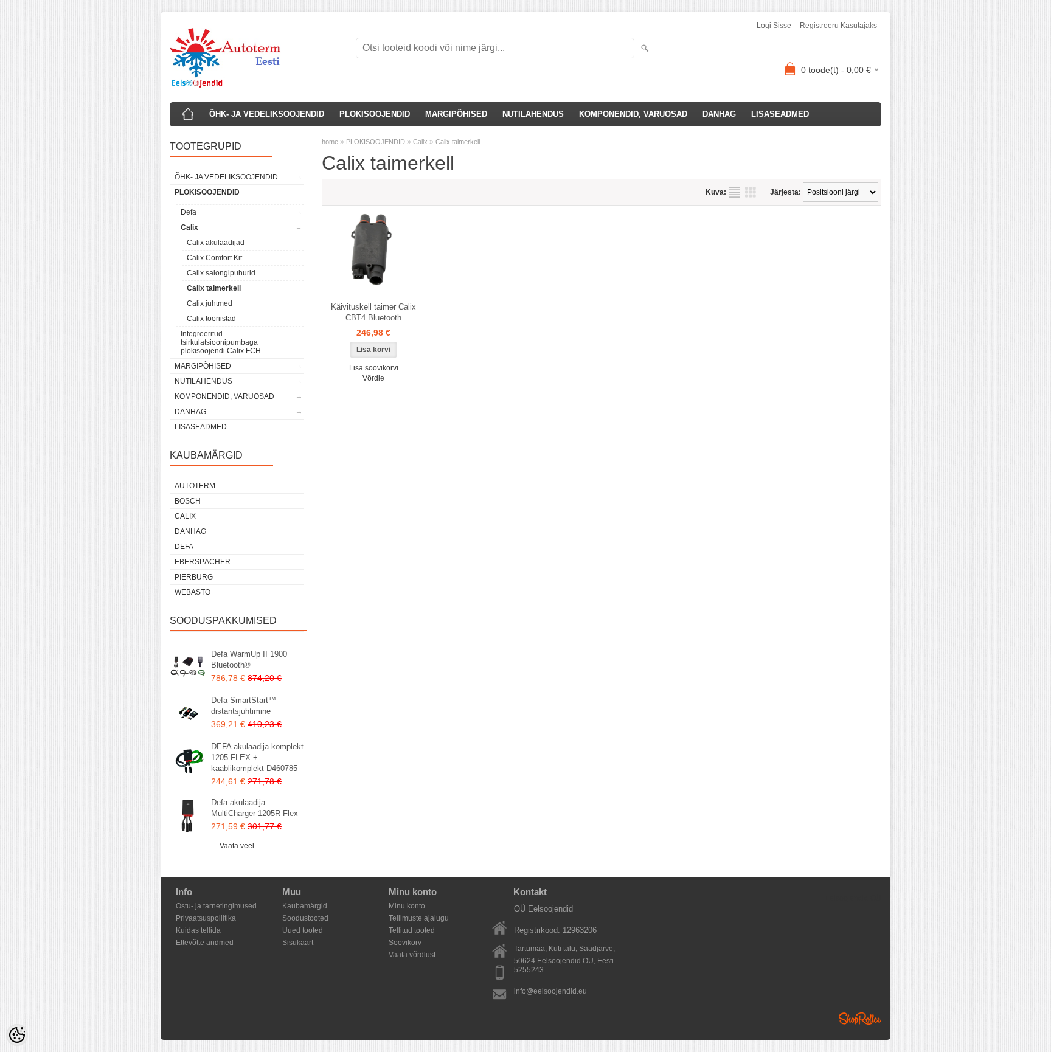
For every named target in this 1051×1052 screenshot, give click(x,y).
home (330, 141)
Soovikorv (405, 942)
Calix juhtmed (209, 303)
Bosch (188, 501)
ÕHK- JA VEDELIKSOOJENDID (266, 114)
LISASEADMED (780, 114)
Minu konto (407, 906)
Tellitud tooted (412, 930)
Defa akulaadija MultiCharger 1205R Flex (254, 808)
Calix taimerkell (214, 288)
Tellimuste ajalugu (419, 918)
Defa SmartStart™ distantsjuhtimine (243, 706)
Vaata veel (237, 846)
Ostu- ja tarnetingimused (216, 906)
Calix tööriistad (211, 318)
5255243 (529, 970)
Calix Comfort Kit (214, 258)
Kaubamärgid (304, 906)
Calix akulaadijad (216, 242)
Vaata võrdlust (412, 954)
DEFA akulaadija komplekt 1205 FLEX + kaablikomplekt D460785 (257, 757)
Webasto (192, 592)
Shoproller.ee (860, 1018)
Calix (189, 227)
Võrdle (373, 378)
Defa (188, 212)
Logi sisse (774, 25)
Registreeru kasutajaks (838, 25)
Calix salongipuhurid (221, 273)
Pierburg (194, 577)
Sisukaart (297, 942)
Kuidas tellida (198, 930)
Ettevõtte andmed (205, 942)
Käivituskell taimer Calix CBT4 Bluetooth (373, 312)
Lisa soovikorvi (373, 368)
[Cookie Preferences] (17, 1035)
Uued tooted (302, 930)
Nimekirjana (734, 192)
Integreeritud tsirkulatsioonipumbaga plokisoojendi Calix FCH (221, 342)
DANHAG (719, 114)
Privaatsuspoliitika (206, 918)
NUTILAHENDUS (533, 114)
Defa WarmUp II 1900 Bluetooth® (249, 659)
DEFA (184, 546)
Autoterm (195, 486)
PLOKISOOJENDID (374, 114)
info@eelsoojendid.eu (550, 991)
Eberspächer (203, 562)
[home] (188, 114)
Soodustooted (305, 918)
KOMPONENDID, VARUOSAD (633, 114)
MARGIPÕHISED (456, 114)
